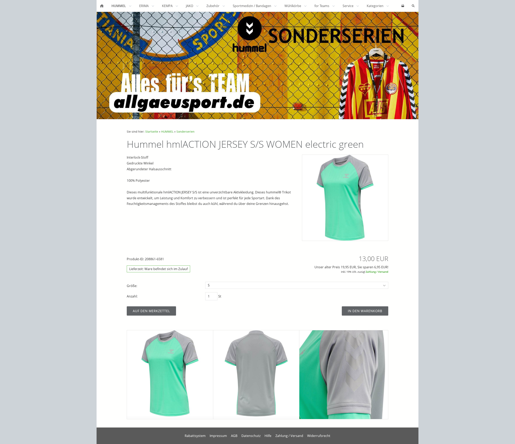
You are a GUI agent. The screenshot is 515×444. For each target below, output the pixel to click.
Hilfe (268, 436)
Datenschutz (251, 436)
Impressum (218, 436)
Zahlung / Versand (377, 272)
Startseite (151, 131)
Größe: (132, 286)
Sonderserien (185, 131)
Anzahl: (132, 296)
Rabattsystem (195, 436)
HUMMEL (167, 131)
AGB (234, 436)
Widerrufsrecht (318, 436)
